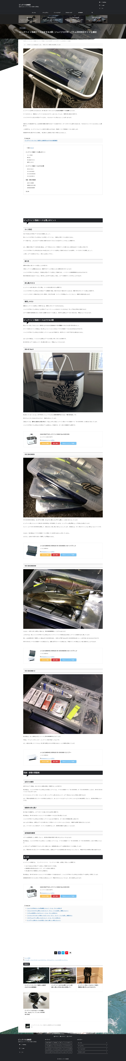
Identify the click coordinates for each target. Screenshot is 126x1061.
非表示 (31, 147)
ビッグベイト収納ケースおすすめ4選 (35, 166)
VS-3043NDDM (31, 173)
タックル (34, 12)
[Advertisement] (63, 206)
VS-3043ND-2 (31, 176)
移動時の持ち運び (31, 185)
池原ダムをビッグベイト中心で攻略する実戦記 (27, 1041)
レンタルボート (49, 1049)
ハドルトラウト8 (33, 960)
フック (69, 1052)
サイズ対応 (30, 155)
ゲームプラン (45, 12)
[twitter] (55, 952)
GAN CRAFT (49, 1042)
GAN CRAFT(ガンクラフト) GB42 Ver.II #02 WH (54, 434)
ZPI (60, 1042)
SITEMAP (80, 12)
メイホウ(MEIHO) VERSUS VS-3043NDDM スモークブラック (58, 651)
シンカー (64, 1052)
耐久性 (28, 157)
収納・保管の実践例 (31, 180)
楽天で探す (55, 443)
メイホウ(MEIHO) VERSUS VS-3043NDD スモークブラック (58, 545)
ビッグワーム (65, 960)
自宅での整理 (30, 183)
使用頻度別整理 (31, 187)
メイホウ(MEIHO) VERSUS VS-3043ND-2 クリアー (55, 752)
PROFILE (56, 1036)
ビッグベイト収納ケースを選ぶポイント (36, 152)
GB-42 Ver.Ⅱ (30, 169)
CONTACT (63, 1036)
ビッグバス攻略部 (25, 5)
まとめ (27, 191)
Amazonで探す (45, 443)
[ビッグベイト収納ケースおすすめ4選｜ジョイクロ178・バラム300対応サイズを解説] (63, 952)
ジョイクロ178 (58, 960)
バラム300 (27, 960)
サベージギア (49, 1052)
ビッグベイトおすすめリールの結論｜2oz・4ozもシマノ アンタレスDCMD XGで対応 (35, 1012)
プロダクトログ (68, 12)
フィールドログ (57, 12)
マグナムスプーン (50, 960)
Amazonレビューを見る (48, 440)
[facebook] (59, 952)
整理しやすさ (30, 162)
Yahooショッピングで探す (68, 443)
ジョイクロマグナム (42, 960)
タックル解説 (27, 958)
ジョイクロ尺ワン (67, 1042)
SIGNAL (55, 1042)
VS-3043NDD (30, 171)
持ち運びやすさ (31, 160)
